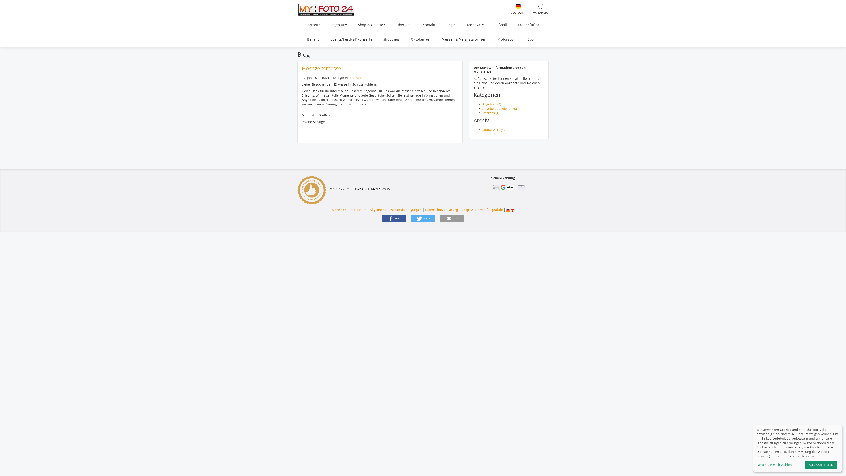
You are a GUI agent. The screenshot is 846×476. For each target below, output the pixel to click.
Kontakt (429, 24)
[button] (394, 218)
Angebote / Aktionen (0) (499, 108)
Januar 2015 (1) (493, 130)
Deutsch (517, 13)
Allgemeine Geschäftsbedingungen (396, 210)
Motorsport (507, 39)
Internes (355, 78)
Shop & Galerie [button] (370, 24)
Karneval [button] (474, 24)
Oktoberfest (421, 39)
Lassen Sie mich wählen (774, 465)
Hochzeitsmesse (321, 68)
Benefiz (313, 39)
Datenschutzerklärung (441, 210)
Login (451, 24)
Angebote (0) (491, 104)
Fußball (501, 24)
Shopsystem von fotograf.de (482, 210)
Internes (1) (490, 113)
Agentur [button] (338, 24)
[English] (512, 210)
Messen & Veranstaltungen (464, 39)
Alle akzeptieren (821, 465)
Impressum (358, 210)
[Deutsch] (508, 210)
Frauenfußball (530, 24)
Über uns (404, 24)
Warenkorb (540, 13)
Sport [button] (532, 39)
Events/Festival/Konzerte (351, 39)
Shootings (391, 39)
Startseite (312, 24)
